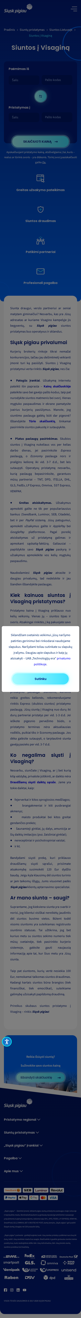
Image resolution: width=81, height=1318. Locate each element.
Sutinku (40, 679)
